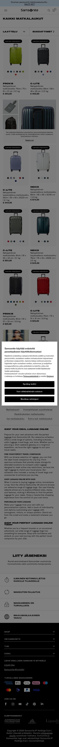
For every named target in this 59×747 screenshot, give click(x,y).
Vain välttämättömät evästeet (29, 391)
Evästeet (50, 376)
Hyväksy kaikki (29, 384)
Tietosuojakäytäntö (31, 376)
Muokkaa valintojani (29, 399)
